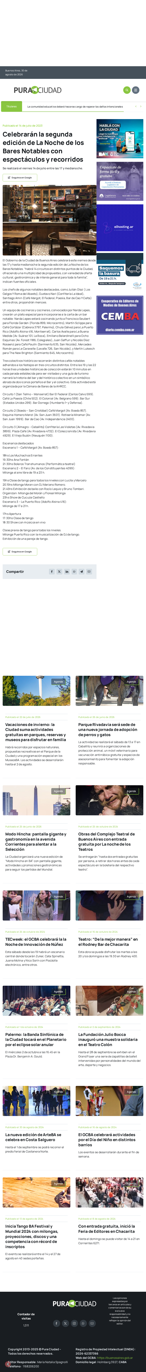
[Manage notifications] (8, 1364)
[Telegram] (81, 571)
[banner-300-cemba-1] (120, 297)
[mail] (92, 1323)
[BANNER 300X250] (120, 120)
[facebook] (56, 1323)
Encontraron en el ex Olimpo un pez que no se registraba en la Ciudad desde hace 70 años (79, 106)
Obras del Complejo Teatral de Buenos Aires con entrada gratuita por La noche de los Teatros (106, 841)
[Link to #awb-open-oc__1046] (127, 90)
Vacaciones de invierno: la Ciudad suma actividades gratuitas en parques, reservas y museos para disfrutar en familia (35, 732)
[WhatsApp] (74, 571)
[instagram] (74, 1323)
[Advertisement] (73, 33)
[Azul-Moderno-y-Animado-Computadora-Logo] (120, 206)
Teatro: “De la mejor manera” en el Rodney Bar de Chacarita (108, 942)
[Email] (89, 571)
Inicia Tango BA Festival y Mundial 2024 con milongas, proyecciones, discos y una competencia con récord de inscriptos (31, 1236)
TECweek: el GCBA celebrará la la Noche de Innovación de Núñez (35, 942)
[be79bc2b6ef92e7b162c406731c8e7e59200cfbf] (50, 186)
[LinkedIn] (67, 571)
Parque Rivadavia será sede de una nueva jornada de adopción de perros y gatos (107, 729)
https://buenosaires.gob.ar (115, 1358)
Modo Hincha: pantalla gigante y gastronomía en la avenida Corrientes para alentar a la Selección (35, 841)
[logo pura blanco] (74, 1301)
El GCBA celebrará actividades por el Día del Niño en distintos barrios (106, 1140)
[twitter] (65, 1323)
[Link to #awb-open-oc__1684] (135, 90)
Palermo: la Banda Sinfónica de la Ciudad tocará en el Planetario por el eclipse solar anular (35, 1039)
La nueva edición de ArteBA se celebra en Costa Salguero (33, 1137)
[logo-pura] (38, 87)
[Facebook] (52, 571)
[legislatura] (120, 163)
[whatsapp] (83, 1323)
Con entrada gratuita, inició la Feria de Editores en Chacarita (106, 1229)
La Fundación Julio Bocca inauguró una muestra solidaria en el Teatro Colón (107, 1039)
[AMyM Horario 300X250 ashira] (120, 254)
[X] (59, 571)
